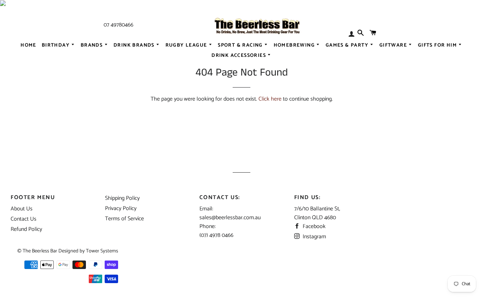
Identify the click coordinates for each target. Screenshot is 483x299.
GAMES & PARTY (348, 45)
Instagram (313, 236)
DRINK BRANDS (135, 45)
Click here (269, 99)
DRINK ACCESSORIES (239, 56)
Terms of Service (124, 218)
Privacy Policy (120, 208)
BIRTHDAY (56, 45)
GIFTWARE (394, 45)
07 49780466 (118, 25)
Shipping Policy (122, 198)
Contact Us (23, 219)
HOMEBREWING (295, 45)
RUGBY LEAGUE (187, 45)
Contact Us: (219, 197)
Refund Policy (26, 229)
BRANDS (92, 45)
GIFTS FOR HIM (438, 45)
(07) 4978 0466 (216, 235)
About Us (22, 209)
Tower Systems (102, 251)
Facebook (313, 226)
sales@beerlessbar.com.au (230, 217)
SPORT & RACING (241, 45)
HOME (28, 45)
